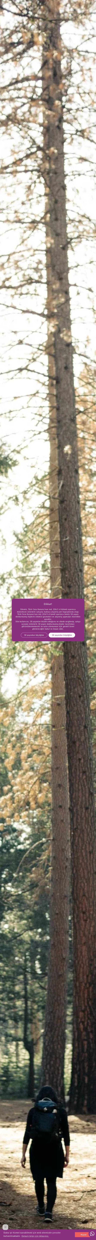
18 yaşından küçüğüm (34, 635)
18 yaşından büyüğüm (62, 635)
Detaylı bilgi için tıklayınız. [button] (35, 1236)
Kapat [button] (83, 1235)
